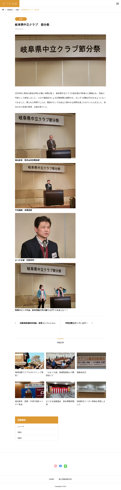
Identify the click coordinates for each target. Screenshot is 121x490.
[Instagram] (55, 466)
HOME (51, 479)
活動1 (21, 19)
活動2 (19, 438)
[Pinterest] (65, 466)
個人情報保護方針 (65, 479)
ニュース (20, 426)
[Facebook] (60, 466)
